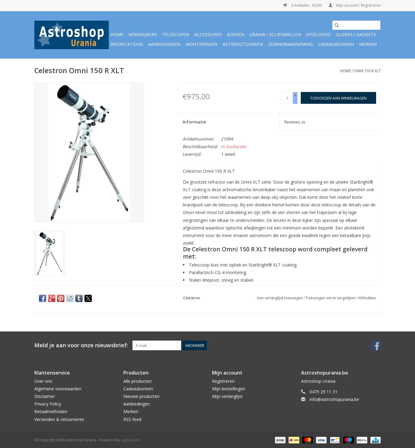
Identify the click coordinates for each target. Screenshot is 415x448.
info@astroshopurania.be (334, 399)
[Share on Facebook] (42, 298)
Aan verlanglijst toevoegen (280, 297)
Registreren (223, 381)
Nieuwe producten (141, 396)
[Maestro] (348, 439)
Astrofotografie (243, 44)
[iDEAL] (293, 439)
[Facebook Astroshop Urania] (376, 345)
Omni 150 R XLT (367, 70)
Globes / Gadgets (356, 34)
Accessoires (208, 34)
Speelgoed (318, 34)
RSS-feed (132, 419)
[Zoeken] (336, 25)
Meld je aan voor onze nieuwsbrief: (81, 345)
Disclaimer (44, 396)
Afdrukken (367, 297)
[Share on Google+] (51, 298)
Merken (368, 44)
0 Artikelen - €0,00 (306, 5)
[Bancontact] (334, 439)
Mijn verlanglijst (227, 396)
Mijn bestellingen (228, 389)
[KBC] (374, 439)
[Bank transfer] (279, 439)
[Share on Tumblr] (79, 298)
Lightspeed (130, 440)
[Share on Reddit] (70, 298)
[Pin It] (60, 298)
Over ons (43, 381)
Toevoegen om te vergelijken (331, 297)
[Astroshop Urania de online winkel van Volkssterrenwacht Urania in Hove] (71, 35)
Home (117, 34)
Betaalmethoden (50, 411)
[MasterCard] (307, 439)
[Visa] (321, 439)
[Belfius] (361, 439)
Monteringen (202, 44)
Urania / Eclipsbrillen (275, 34)
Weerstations (127, 44)
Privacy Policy (47, 404)
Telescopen (175, 34)
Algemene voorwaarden (57, 389)
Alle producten (137, 381)
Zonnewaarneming (290, 44)
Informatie (194, 122)
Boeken (235, 34)
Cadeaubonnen (336, 44)
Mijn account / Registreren (358, 5)
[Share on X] (88, 298)
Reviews (294, 122)
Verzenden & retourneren (59, 419)
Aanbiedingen (164, 44)
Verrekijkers (143, 34)
